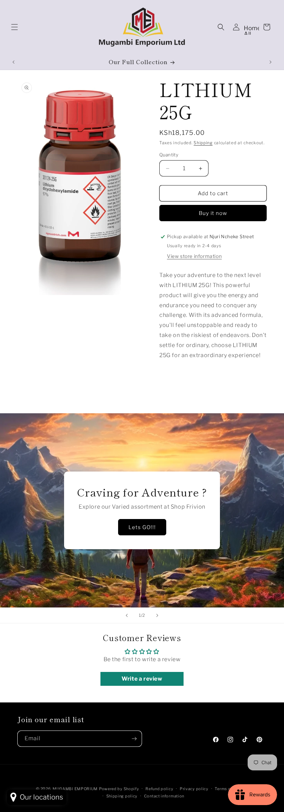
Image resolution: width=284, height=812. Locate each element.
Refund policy (159, 788)
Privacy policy (194, 788)
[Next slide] (157, 615)
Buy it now (213, 213)
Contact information (164, 796)
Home (252, 28)
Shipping (203, 142)
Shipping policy (122, 796)
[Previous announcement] (13, 62)
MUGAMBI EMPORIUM (75, 788)
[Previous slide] (126, 615)
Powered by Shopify (119, 788)
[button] (14, 27)
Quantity (168, 154)
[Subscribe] (134, 739)
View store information (194, 256)
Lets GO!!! (142, 527)
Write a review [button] (142, 678)
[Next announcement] (270, 62)
